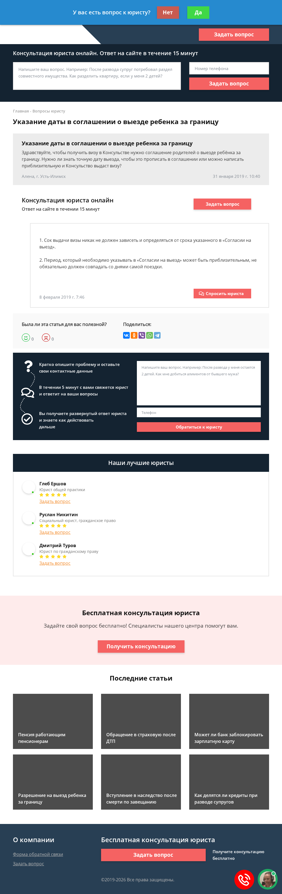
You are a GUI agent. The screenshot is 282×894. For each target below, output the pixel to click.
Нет (168, 12)
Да (198, 12)
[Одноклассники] (134, 335)
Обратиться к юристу (199, 427)
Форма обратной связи (38, 854)
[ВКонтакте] (126, 335)
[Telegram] (157, 335)
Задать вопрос (234, 34)
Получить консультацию (141, 646)
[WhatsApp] (149, 335)
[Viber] (142, 335)
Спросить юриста (225, 293)
